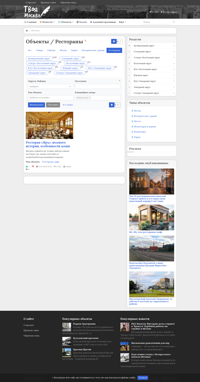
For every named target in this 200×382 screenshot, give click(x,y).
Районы (51, 50)
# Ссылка (68, 104)
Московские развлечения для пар (150, 343)
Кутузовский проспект (86, 338)
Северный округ (70, 58)
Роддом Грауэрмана (84, 323)
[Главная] (27, 30)
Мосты (63, 50)
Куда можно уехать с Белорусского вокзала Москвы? (150, 355)
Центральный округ (39, 58)
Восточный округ (75, 63)
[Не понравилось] (33, 166)
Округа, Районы (37, 81)
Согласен (143, 378)
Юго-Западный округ (100, 68)
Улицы (39, 50)
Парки (74, 50)
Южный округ (70, 68)
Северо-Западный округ (69, 72)
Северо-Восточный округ (42, 63)
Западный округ (37, 72)
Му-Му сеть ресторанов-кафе (145, 232)
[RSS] (85, 41)
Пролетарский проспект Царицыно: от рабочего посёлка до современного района (150, 301)
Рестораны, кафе (50, 161)
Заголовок (80, 81)
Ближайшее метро (85, 92)
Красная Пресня (82, 349)
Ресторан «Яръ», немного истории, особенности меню (48, 144)
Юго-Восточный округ (40, 68)
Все (30, 50)
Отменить (53, 104)
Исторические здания (93, 50)
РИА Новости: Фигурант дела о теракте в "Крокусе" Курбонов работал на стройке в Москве (153, 326)
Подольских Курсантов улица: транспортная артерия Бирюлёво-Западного (148, 265)
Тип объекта (35, 92)
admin (68, 166)
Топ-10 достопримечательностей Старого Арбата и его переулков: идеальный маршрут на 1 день (147, 198)
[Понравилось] (27, 166)
